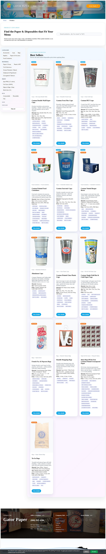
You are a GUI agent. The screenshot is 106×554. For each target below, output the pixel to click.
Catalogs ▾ (41, 6)
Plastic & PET (17, 64)
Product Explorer (60, 521)
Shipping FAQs (60, 529)
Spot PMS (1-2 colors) (9, 81)
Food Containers (7, 58)
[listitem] (82, 519)
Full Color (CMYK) (8, 84)
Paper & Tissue (7, 64)
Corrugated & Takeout (9, 75)
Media (57, 525)
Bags (19, 52)
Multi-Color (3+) (7, 90)
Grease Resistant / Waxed (10, 70)
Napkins (5, 55)
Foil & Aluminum (7, 67)
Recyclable (16, 96)
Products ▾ (49, 6)
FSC (4, 98)
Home (34, 6)
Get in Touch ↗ (93, 6)
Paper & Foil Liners (15, 55)
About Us (58, 527)
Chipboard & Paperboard (9, 72)
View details (36, 143)
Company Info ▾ (58, 6)
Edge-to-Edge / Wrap (8, 87)
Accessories (6, 52)
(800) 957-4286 (37, 520)
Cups (13, 52)
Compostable (6, 96)
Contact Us (59, 531)
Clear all (13, 109)
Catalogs (58, 523)
